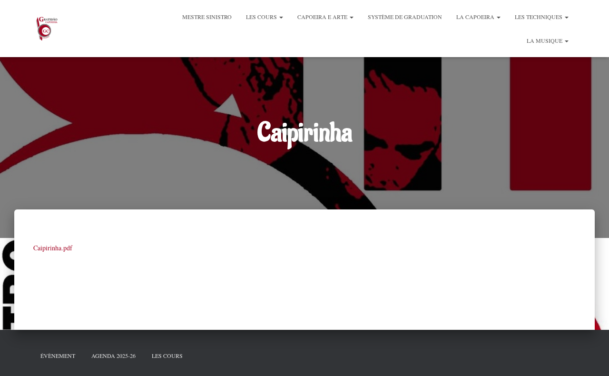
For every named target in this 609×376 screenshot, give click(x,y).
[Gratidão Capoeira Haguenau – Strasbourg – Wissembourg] (46, 28)
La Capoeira (476, 16)
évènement (57, 355)
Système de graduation (405, 16)
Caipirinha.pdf (52, 247)
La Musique (545, 40)
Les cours (262, 16)
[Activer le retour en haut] (590, 357)
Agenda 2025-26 (113, 355)
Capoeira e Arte (323, 16)
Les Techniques (539, 16)
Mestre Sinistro (207, 16)
